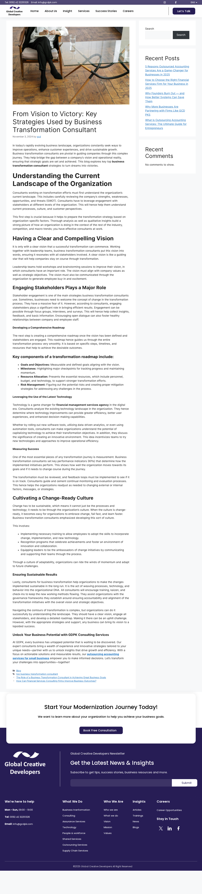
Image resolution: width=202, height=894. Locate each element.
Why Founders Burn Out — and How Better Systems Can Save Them (164, 97)
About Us (51, 11)
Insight (67, 11)
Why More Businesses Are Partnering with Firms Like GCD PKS (165, 110)
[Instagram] (164, 2)
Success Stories (106, 11)
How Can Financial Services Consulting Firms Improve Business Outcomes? (56, 681)
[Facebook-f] (175, 2)
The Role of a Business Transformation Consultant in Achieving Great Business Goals (61, 677)
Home (34, 11)
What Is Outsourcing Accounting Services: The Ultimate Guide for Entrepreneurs (166, 124)
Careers (128, 11)
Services (83, 11)
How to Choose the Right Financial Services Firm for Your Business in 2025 (167, 84)
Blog (18, 670)
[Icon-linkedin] (170, 2)
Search (149, 28)
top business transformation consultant (37, 674)
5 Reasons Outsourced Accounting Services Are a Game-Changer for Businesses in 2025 (167, 70)
